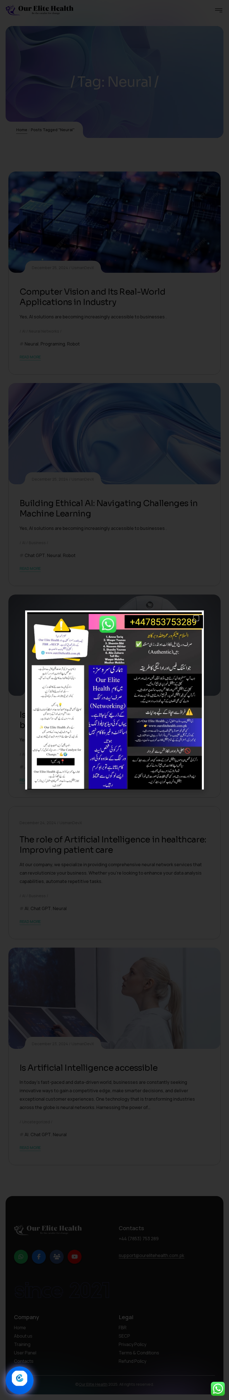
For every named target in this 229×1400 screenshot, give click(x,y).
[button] (196, 618)
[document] (114, 700)
